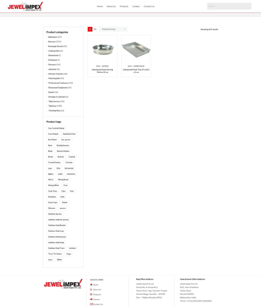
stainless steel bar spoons (58, 219)
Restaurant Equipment (58, 87)
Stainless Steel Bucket (56, 225)
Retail (50, 92)
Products (124, 6)
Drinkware (52, 60)
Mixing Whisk (53, 185)
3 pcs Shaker (53, 134)
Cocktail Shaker (54, 162)
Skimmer (51, 208)
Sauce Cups (52, 202)
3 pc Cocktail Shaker (56, 128)
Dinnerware (53, 55)
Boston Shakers (63, 151)
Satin (62, 197)
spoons (63, 208)
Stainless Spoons (55, 214)
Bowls (50, 157)
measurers (71, 174)
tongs (68, 254)
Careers (136, 6)
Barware (51, 41)
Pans (63, 191)
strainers (72, 248)
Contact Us (149, 6)
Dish (58, 168)
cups (50, 168)
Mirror (50, 180)
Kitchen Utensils (55, 74)
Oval (65, 185)
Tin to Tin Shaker (55, 254)
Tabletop (52, 106)
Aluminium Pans (69, 134)
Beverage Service (55, 46)
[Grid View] (90, 29)
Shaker (64, 202)
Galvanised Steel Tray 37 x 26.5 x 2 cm (136, 70)
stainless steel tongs (56, 242)
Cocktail (72, 157)
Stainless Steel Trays (56, 248)
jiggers (50, 174)
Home (100, 6)
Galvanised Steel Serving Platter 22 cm (102, 70)
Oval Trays (52, 191)
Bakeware (52, 37)
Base (50, 145)
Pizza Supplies (54, 78)
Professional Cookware (58, 83)
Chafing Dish (53, 51)
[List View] (95, 29)
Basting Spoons (63, 145)
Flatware (52, 64)
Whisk (59, 259)
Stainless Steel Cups (56, 231)
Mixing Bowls (63, 180)
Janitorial (52, 69)
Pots (72, 191)
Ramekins (52, 197)
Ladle (60, 174)
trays (50, 259)
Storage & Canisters (57, 97)
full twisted (69, 168)
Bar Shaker (52, 140)
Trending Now (54, 110)
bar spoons (65, 140)
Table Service (54, 101)
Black (50, 151)
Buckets (61, 157)
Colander (69, 162)
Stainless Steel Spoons (57, 237)
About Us (111, 6)
